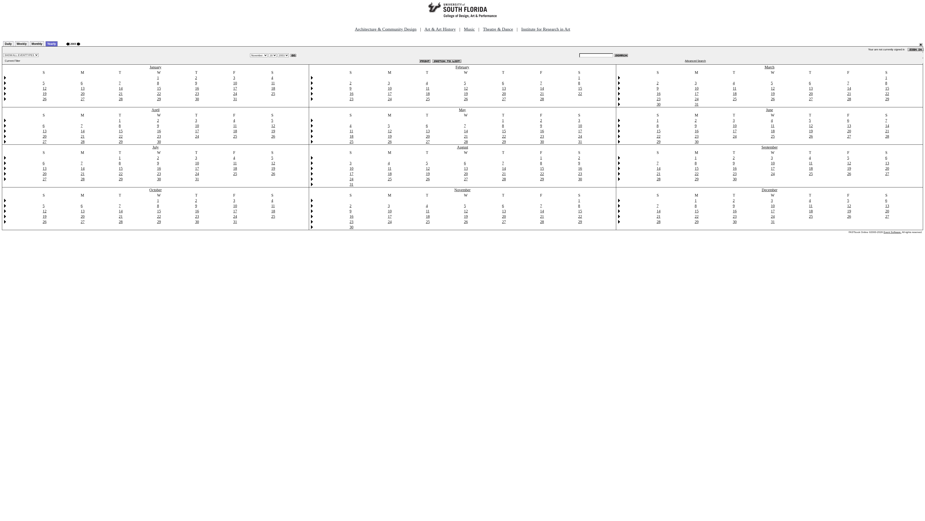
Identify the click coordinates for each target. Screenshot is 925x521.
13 (83, 88)
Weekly (22, 44)
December (769, 190)
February (462, 67)
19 (44, 94)
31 (235, 99)
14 (121, 88)
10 (235, 83)
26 (44, 99)
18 (273, 88)
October (155, 190)
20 (83, 94)
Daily (8, 44)
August (462, 147)
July (155, 147)
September (769, 147)
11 (273, 83)
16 (197, 88)
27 (83, 99)
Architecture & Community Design (385, 29)
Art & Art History (440, 29)
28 (121, 99)
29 (159, 99)
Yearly (51, 44)
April (155, 110)
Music (469, 29)
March (769, 67)
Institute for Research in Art (545, 29)
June (769, 110)
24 (235, 94)
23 (197, 94)
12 (44, 88)
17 (235, 88)
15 (159, 88)
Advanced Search (695, 60)
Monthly (37, 44)
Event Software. (892, 232)
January (155, 67)
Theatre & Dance (498, 29)
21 (121, 94)
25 (273, 94)
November (462, 190)
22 (159, 94)
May (462, 110)
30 (197, 99)
